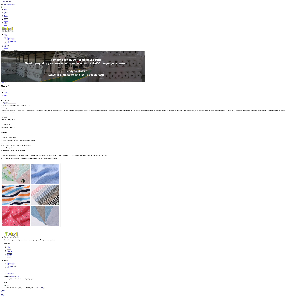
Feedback (6, 48)
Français (6, 21)
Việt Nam (6, 18)
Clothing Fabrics (11, 38)
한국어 (5, 13)
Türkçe (5, 25)
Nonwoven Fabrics (11, 41)
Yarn (8, 42)
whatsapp (3, 290)
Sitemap (8, 257)
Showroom (9, 254)
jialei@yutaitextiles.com (9, 4)
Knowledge (6, 45)
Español (5, 12)
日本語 (5, 19)
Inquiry (2, 295)
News (5, 43)
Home (5, 34)
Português (6, 16)
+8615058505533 (6, 1)
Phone (2, 291)
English (5, 9)
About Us (6, 35)
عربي (5, 15)
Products (6, 37)
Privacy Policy (40, 287)
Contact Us (6, 46)
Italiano (5, 22)
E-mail (2, 294)
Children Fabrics (11, 39)
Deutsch (6, 11)
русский (6, 23)
